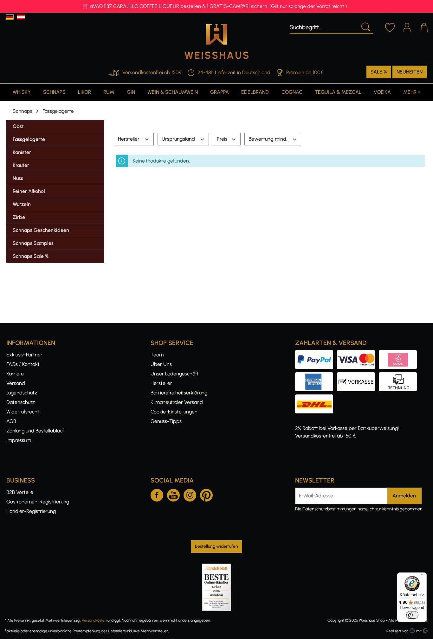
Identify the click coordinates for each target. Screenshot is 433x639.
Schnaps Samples (33, 243)
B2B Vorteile (19, 492)
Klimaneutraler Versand (177, 402)
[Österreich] (21, 17)
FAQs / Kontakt (23, 364)
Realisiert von (397, 631)
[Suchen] (365, 26)
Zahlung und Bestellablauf (35, 431)
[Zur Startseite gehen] (216, 41)
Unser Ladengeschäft (175, 374)
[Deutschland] (10, 17)
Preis (223, 139)
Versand (15, 383)
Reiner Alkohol (29, 191)
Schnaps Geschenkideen (41, 230)
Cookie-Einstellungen (174, 412)
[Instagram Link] (190, 494)
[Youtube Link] (173, 494)
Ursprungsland (179, 139)
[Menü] (423, 576)
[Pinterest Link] (206, 494)
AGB (11, 421)
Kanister (22, 152)
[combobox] (324, 26)
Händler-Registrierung (31, 511)
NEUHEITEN (410, 72)
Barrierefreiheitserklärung (179, 393)
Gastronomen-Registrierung (37, 502)
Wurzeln (22, 204)
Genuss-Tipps (166, 421)
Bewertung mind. (268, 139)
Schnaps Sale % (30, 256)
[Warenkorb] (424, 26)
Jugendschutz (21, 393)
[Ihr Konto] (407, 26)
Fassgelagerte (29, 139)
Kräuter (21, 165)
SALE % (379, 72)
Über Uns (161, 364)
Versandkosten (94, 620)
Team (157, 355)
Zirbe (19, 217)
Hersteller (129, 139)
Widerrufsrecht (22, 412)
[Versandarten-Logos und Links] (316, 398)
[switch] (412, 615)
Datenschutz (20, 402)
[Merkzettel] (389, 26)
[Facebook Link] (157, 494)
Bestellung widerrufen (216, 546)
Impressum (18, 440)
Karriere (15, 374)
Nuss (18, 178)
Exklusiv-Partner (24, 355)
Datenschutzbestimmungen (329, 509)
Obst (18, 126)
